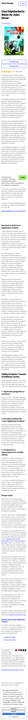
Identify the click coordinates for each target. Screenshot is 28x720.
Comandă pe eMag (14, 61)
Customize (14, 708)
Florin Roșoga (7, 3)
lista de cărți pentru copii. (18, 614)
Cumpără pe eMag (9, 637)
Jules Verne (6, 23)
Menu (23, 3)
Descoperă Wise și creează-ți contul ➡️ (13, 211)
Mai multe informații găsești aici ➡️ (12, 670)
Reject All (13, 711)
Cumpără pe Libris (9, 640)
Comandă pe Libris (14, 66)
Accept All (13, 714)
